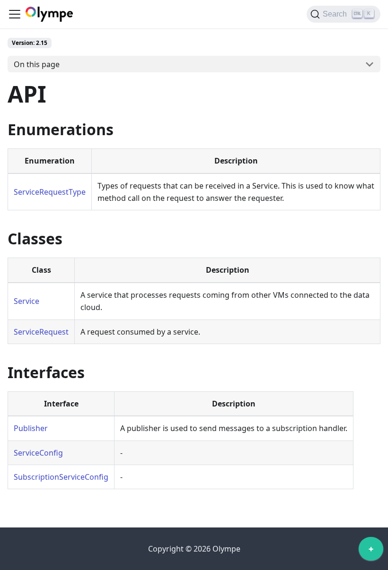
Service (26, 301)
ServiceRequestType (50, 192)
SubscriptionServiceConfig (61, 477)
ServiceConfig (38, 453)
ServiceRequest (41, 332)
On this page (37, 64)
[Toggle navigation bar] (15, 14)
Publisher (31, 428)
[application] (371, 551)
